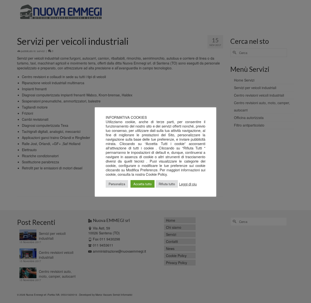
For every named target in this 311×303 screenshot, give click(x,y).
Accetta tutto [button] (142, 184)
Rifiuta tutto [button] (167, 184)
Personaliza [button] (117, 184)
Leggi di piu (188, 184)
